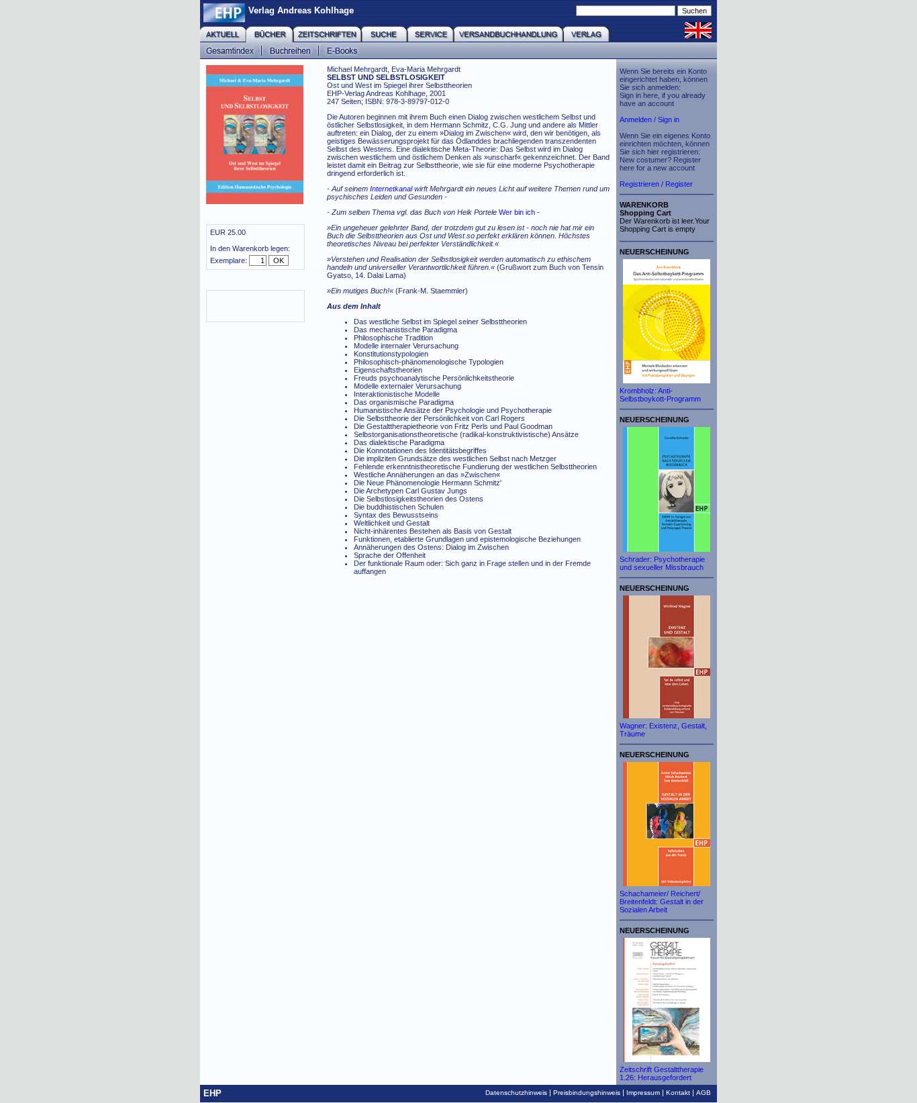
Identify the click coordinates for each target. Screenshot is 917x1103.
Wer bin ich (517, 212)
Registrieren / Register (656, 184)
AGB (703, 1092)
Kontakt (678, 1092)
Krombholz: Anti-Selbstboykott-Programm (660, 395)
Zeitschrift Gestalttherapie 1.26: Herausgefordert (662, 1073)
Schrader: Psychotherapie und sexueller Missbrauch (662, 563)
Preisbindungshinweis (586, 1092)
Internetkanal (391, 189)
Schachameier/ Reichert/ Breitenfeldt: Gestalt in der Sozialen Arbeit (662, 902)
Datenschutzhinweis (516, 1092)
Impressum (643, 1092)
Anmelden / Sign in (649, 119)
